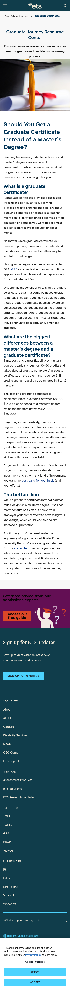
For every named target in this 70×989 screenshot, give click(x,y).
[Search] (65, 920)
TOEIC (7, 825)
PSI (5, 869)
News (7, 744)
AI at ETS (9, 718)
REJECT (35, 972)
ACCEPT (35, 982)
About (7, 709)
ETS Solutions (12, 788)
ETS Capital (11, 761)
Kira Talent (10, 887)
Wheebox (9, 904)
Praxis (7, 842)
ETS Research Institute (18, 797)
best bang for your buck (38, 480)
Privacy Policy (33, 955)
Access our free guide (17, 616)
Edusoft (8, 878)
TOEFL (7, 816)
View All (8, 850)
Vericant (8, 895)
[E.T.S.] (35, 5)
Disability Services (15, 735)
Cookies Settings (35, 962)
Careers (8, 726)
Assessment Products (17, 780)
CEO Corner (11, 752)
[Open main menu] (5, 6)
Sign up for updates (23, 675)
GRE (14, 269)
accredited (21, 548)
